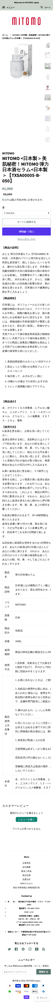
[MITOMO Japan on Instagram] (30, 949)
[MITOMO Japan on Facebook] (16, 949)
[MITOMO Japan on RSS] (43, 949)
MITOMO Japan (33, 980)
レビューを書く (26, 819)
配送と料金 (26, 871)
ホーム (5, 35)
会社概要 (26, 867)
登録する (43, 971)
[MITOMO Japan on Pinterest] (23, 949)
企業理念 (26, 863)
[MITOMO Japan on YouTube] (36, 949)
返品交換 (26, 875)
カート (47, 7)
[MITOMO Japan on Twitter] (9, 949)
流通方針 (26, 879)
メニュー (10, 7)
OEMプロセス (26, 883)
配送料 (5, 199)
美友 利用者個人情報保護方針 (26, 887)
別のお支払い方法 (26, 239)
